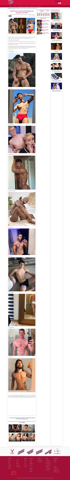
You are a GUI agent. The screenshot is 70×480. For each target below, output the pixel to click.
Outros (25, 466)
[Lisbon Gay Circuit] (57, 451)
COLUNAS (39, 458)
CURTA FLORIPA (27, 6)
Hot (24, 463)
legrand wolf (33, 417)
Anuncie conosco (14, 471)
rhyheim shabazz (29, 417)
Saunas (17, 463)
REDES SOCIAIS (56, 458)
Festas (25, 461)
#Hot (17, 8)
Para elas (17, 460)
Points (17, 461)
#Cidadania (31, 463)
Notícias (14, 8)
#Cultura (31, 461)
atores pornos (12, 417)
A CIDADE (10, 6)
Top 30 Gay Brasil (40, 460)
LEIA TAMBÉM (22, 422)
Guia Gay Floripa (48, 468)
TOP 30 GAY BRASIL (20, 6)
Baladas (9, 461)
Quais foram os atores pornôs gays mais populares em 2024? (28, 8)
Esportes (9, 468)
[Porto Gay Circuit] (57, 453)
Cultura (25, 460)
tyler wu (25, 417)
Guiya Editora (47, 460)
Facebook (55, 460)
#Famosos (31, 471)
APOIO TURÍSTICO (38, 6)
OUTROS (55, 466)
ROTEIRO (9, 458)
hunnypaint (18, 417)
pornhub (16, 417)
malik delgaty (22, 417)
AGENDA (44, 11)
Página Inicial (9, 8)
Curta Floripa (39, 461)
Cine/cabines (10, 466)
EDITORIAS (31, 458)
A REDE (47, 458)
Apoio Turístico (18, 466)
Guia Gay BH (47, 466)
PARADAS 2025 (33, 6)
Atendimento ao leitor (14, 474)
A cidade (9, 460)
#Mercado (31, 468)
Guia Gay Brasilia (48, 463)
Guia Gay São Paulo (48, 461)
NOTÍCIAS (14, 6)
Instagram (55, 461)
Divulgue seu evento (13, 472)
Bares (9, 463)
